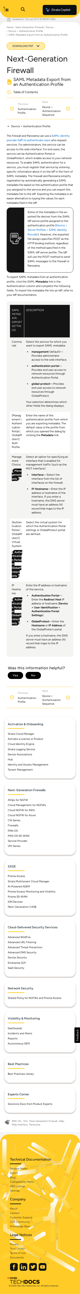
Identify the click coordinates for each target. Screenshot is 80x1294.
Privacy (14, 1244)
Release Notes (19, 1168)
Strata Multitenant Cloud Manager (28, 881)
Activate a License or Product (25, 738)
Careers (15, 1213)
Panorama (34, 1124)
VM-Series (14, 846)
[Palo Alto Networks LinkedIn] (24, 1270)
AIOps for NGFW (18, 800)
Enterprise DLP (17, 962)
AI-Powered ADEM (19, 886)
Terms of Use (18, 1253)
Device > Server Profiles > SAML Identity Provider (47, 230)
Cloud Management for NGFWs (27, 805)
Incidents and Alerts (20, 1033)
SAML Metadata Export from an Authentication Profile (38, 34)
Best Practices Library (21, 1073)
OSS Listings (17, 1186)
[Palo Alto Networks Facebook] (14, 1270)
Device (50, 27)
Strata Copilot (60, 10)
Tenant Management (20, 769)
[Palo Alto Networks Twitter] (33, 1270)
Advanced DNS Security (22, 952)
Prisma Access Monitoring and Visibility (31, 891)
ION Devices (15, 901)
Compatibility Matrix (22, 1181)
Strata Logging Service (21, 749)
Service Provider (17, 840)
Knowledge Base (20, 1226)
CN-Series (14, 820)
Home (10, 27)
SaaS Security (16, 967)
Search (14, 1173)
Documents (17, 1257)
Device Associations (20, 754)
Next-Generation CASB (22, 906)
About (13, 1208)
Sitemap (15, 1190)
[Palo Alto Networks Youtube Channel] (42, 1270)
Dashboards (15, 1028)
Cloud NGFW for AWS (21, 810)
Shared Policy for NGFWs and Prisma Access (34, 998)
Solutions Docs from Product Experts (30, 1104)
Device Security (17, 957)
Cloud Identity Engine (21, 744)
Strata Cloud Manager (21, 733)
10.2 (25, 1121)
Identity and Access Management (28, 764)
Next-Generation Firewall (29, 27)
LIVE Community (20, 1221)
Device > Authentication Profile (25, 31)
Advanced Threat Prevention (25, 947)
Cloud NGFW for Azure (22, 815)
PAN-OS (13, 830)
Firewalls (13, 825)
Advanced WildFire (19, 937)
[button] (77, 1035)
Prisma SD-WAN (17, 896)
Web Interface (20, 1124)
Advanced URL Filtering (22, 942)
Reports (13, 1038)
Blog (12, 1177)
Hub (10, 759)
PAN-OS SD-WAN (18, 835)
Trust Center (17, 1248)
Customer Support (21, 1217)
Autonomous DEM (19, 1043)
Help (61, 1121)
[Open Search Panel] (23, 10)
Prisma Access (16, 876)
